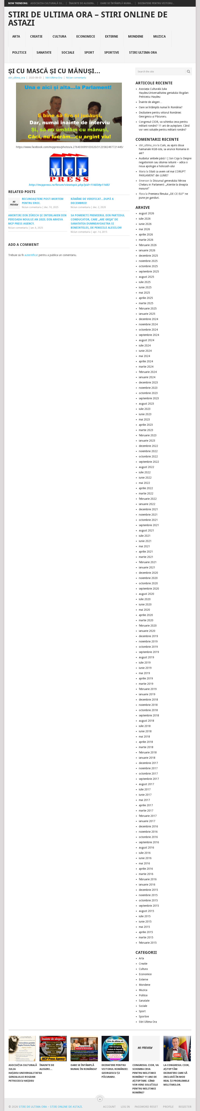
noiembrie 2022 (148, 451)
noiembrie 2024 (148, 324)
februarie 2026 (148, 245)
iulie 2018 (145, 726)
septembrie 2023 (149, 398)
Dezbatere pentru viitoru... (156, 3)
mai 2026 (144, 229)
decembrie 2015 (148, 889)
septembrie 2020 (149, 588)
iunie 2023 (145, 414)
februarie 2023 (148, 435)
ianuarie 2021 (147, 567)
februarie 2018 (148, 752)
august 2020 (146, 593)
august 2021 (146, 530)
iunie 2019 (145, 667)
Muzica (159, 36)
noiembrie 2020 (148, 578)
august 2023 (146, 403)
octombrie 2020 (148, 583)
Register (185, 1106)
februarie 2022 (148, 498)
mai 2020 (144, 609)
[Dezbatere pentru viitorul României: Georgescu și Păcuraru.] (115, 1048)
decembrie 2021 (148, 509)
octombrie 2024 (148, 329)
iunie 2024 (145, 350)
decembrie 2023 (148, 382)
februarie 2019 (148, 689)
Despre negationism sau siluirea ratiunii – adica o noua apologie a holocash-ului (165, 162)
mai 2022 (144, 482)
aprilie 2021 (146, 551)
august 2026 (146, 213)
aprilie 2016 (146, 868)
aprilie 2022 (146, 488)
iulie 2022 (145, 472)
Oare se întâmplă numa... (116, 3)
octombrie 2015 (148, 900)
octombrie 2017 (148, 773)
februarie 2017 (148, 815)
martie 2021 (146, 556)
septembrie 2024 (149, 334)
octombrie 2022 (148, 456)
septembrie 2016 (149, 842)
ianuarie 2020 (147, 630)
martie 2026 (146, 239)
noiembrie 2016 (148, 831)
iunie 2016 (145, 858)
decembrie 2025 (148, 255)
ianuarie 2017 (147, 821)
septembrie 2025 (149, 271)
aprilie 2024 (146, 361)
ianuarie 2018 (147, 757)
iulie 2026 (145, 218)
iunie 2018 (145, 731)
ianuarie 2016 (147, 884)
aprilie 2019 (146, 678)
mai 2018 (144, 736)
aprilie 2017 (146, 805)
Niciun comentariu (76, 77)
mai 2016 (144, 863)
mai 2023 (144, 419)
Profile (168, 1106)
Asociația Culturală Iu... (47, 3)
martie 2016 (146, 874)
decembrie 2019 (148, 636)
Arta (16, 36)
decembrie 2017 (148, 763)
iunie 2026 (145, 223)
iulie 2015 (145, 916)
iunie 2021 (145, 541)
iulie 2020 (145, 599)
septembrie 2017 (149, 778)
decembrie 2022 (148, 445)
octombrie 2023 (148, 393)
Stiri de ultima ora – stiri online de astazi (88, 19)
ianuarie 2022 (147, 504)
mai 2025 (144, 292)
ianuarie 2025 (147, 313)
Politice (19, 52)
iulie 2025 (145, 282)
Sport (89, 52)
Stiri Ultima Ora (143, 52)
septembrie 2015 (149, 905)
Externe (111, 36)
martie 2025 (146, 303)
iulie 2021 (145, 535)
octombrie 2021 (148, 519)
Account (109, 1106)
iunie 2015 (145, 921)
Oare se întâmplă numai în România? (160, 107)
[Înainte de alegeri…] (53, 1048)
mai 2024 (144, 356)
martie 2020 (146, 620)
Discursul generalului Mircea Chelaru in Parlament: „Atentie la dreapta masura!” (163, 184)
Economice (85, 36)
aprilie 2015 (146, 932)
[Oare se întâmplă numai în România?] (84, 1048)
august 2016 (146, 847)
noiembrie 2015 (148, 895)
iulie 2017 (145, 789)
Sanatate (44, 52)
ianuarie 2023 (147, 440)
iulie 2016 (145, 852)
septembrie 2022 (149, 461)
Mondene (135, 36)
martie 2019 (146, 683)
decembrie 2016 (148, 826)
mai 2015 (144, 926)
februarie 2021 (148, 562)
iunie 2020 (145, 604)
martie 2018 (146, 747)
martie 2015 (146, 937)
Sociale (68, 52)
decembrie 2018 (148, 699)
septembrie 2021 (149, 525)
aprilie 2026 (146, 234)
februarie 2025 (148, 308)
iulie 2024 (145, 345)
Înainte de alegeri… (150, 102)
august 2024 (146, 340)
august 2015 (146, 911)
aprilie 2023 (146, 424)
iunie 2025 (145, 287)
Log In (125, 1106)
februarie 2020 (148, 625)
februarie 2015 (148, 942)
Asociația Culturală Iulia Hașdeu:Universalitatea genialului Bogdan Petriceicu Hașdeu (163, 92)
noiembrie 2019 (148, 641)
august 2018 (146, 720)
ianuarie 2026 (147, 250)
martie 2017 (146, 810)
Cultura (59, 36)
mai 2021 (144, 546)
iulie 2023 (145, 408)
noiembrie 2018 (148, 704)
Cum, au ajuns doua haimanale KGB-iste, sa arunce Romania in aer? (164, 149)
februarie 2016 (148, 879)
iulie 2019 (145, 662)
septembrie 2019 (149, 652)
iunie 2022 (145, 477)
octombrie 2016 (148, 837)
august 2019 (146, 657)
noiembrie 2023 (148, 387)
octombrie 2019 (148, 646)
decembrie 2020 (148, 572)
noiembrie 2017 (148, 768)
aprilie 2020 (146, 615)
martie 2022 (146, 493)
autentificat (31, 255)
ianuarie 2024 (147, 377)
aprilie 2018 (146, 741)
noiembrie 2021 (148, 514)
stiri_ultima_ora (16, 77)
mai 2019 (144, 673)
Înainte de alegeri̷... (82, 3)
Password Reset (146, 1106)
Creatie (36, 36)
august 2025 (146, 276)
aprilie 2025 (146, 297)
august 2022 (146, 467)
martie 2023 (146, 430)
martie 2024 (146, 366)
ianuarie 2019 (147, 694)
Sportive (111, 52)
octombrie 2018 (148, 710)
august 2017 (146, 784)
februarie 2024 (148, 371)
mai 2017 (144, 800)
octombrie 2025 (148, 266)
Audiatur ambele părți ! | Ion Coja (159, 158)
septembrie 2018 (149, 715)
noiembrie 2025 (148, 260)
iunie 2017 (145, 794)
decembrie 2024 (148, 319)
